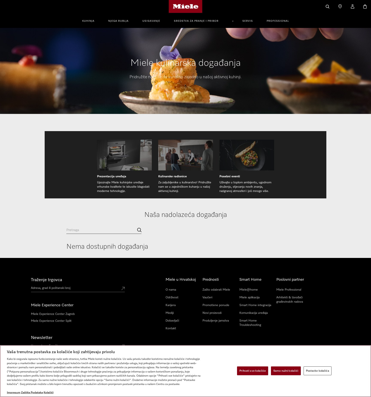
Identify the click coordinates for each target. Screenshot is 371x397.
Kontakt (171, 328)
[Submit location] (123, 289)
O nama (171, 289)
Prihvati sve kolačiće (252, 370)
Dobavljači (172, 320)
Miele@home (248, 289)
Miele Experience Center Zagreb (53, 314)
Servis (247, 21)
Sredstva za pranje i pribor (196, 21)
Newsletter (41, 338)
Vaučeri (207, 297)
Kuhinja (88, 21)
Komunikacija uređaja (253, 312)
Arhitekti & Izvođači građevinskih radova (289, 299)
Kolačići (48, 392)
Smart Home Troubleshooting (250, 322)
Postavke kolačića (317, 370)
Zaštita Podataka (32, 392)
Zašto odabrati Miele (216, 289)
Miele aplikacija (249, 297)
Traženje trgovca (46, 280)
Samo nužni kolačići (285, 370)
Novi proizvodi (212, 312)
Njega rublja (118, 21)
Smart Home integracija (255, 305)
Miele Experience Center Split (51, 320)
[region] (185, 371)
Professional (278, 21)
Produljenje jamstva (215, 320)
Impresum (13, 392)
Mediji (170, 312)
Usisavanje (151, 21)
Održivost (172, 297)
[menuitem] (90, 20)
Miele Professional (288, 289)
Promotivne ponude (215, 305)
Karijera (171, 305)
